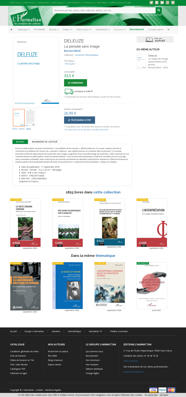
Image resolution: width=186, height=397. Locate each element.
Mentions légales (53, 390)
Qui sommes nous (94, 351)
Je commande (75, 82)
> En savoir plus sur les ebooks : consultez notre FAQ (86, 129)
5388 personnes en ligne (121, 2)
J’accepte (164, 395)
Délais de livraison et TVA (22, 360)
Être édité (52, 355)
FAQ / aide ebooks (19, 364)
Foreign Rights (92, 373)
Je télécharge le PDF (79, 120)
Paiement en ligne (18, 373)
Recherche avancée (152, 15)
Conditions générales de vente (24, 351)
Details (20, 141)
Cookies (39, 390)
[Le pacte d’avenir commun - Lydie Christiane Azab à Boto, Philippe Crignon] (25, 222)
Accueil (13, 331)
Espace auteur (54, 364)
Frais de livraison (18, 355)
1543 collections (74, 2)
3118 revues (88, 2)
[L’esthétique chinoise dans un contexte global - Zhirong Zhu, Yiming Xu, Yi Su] (109, 285)
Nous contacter (131, 360)
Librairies (56, 331)
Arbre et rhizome (160, 75)
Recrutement (92, 355)
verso (21, 128)
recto (14, 128)
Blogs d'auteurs (55, 360)
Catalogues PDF (17, 368)
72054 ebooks (43, 2)
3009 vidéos (102, 2)
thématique (105, 256)
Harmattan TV (95, 331)
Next (63, 69)
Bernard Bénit (72, 50)
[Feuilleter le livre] (155, 39)
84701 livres (15, 2)
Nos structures (93, 360)
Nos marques (92, 364)
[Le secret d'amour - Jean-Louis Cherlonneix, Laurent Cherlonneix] (67, 285)
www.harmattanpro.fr (134, 371)
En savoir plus (151, 395)
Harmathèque (74, 331)
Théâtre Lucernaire (119, 331)
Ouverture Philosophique (86, 55)
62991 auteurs (58, 2)
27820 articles (29, 2)
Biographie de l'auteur (44, 141)
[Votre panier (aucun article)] (169, 29)
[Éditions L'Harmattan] (26, 16)
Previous (8, 69)
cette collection (106, 192)
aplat (28, 128)
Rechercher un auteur (58, 351)
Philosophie (70, 64)
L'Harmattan (28, 390)
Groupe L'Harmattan (34, 331)
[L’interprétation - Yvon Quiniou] (152, 222)
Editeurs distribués (94, 368)
